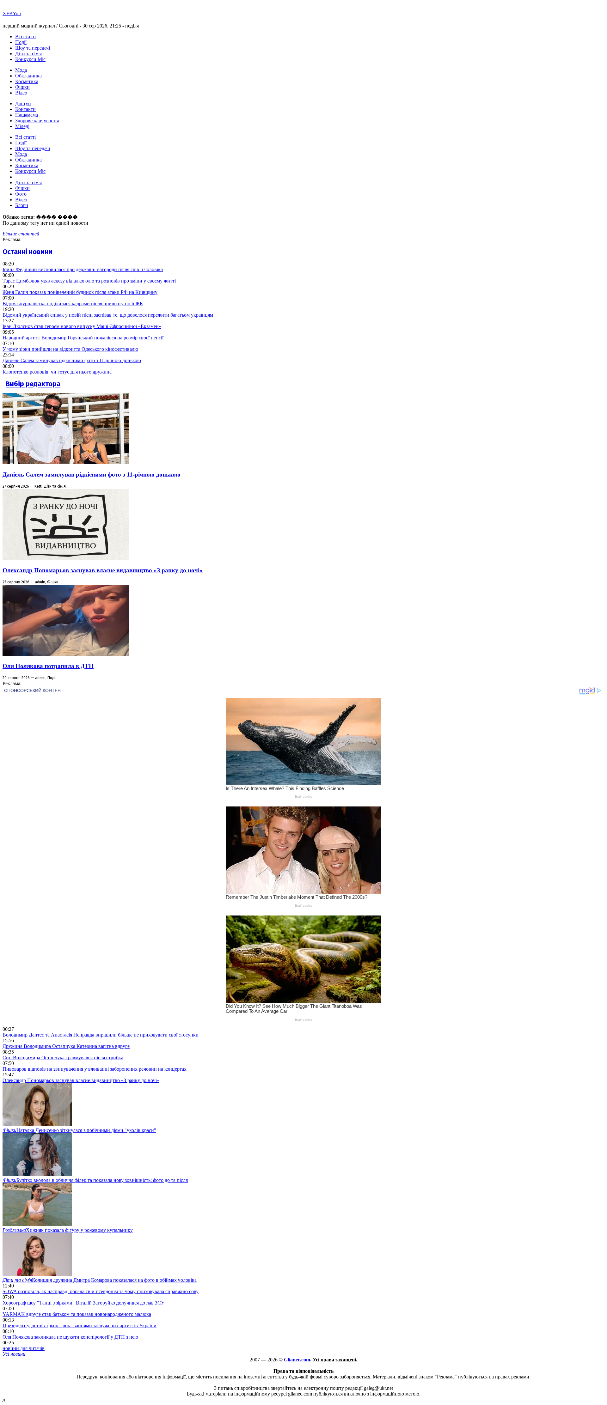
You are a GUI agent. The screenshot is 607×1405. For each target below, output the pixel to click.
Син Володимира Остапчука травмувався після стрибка (63, 1057)
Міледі (22, 126)
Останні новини (27, 251)
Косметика (26, 81)
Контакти (25, 109)
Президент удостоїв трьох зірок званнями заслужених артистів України (79, 1325)
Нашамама (26, 115)
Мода (21, 70)
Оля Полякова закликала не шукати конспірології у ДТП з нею (70, 1337)
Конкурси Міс (30, 59)
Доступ (23, 103)
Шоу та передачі (32, 48)
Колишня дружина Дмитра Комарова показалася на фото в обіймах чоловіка (100, 1280)
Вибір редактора (33, 384)
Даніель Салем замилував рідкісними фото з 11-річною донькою (72, 360)
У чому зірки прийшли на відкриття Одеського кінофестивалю (70, 349)
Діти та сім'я (28, 53)
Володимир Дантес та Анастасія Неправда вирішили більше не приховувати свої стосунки (101, 1034)
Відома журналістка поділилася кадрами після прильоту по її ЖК (73, 303)
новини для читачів (24, 1348)
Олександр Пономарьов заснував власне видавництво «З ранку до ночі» (103, 570)
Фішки (22, 87)
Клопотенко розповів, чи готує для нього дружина (57, 371)
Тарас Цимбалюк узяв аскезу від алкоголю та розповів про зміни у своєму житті (89, 280)
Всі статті (25, 36)
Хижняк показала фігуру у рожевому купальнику (68, 1230)
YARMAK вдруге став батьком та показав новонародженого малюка (77, 1314)
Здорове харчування (37, 120)
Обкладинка (28, 75)
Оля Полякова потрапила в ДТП (48, 666)
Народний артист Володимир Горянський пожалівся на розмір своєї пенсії (83, 337)
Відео (21, 92)
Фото (21, 194)
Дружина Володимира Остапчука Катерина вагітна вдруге (66, 1046)
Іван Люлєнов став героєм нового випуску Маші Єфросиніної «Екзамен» (82, 326)
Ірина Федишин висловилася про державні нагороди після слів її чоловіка (83, 269)
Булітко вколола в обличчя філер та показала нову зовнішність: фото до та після (95, 1180)
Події (21, 42)
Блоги (21, 205)
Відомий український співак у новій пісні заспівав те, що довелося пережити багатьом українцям (108, 315)
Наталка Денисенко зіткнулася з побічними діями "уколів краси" (79, 1130)
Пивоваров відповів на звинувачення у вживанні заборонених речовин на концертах (95, 1069)
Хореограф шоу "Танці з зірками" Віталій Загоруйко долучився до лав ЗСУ (83, 1302)
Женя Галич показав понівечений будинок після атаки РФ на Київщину (80, 292)
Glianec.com (297, 1359)
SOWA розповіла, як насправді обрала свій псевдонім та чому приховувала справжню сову (101, 1291)
